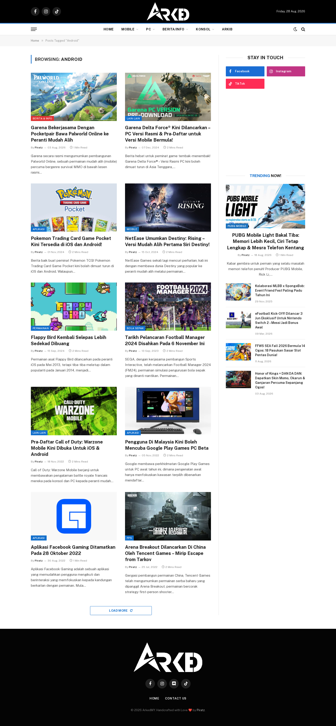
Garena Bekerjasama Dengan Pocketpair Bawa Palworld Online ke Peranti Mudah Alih (70, 134)
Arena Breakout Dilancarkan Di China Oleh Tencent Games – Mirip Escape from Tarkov (165, 553)
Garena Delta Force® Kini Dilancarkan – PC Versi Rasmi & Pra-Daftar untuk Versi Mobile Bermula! (167, 134)
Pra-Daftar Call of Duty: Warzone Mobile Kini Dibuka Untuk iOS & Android (67, 448)
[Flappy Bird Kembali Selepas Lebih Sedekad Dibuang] (74, 306)
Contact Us (176, 698)
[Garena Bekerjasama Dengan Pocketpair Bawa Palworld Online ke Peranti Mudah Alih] (74, 97)
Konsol (203, 29)
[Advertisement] (265, 131)
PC (148, 29)
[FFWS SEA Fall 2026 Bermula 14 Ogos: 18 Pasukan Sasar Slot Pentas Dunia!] (238, 351)
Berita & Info (42, 118)
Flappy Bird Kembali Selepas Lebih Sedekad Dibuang (68, 340)
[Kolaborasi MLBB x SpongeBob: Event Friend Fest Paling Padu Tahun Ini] (238, 292)
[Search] (302, 29)
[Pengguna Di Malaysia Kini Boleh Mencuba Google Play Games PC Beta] (168, 411)
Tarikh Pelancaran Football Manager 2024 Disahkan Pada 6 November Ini (165, 340)
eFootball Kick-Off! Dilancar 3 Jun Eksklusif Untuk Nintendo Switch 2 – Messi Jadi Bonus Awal (278, 320)
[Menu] (34, 29)
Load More (118, 610)
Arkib (227, 29)
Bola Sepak (135, 328)
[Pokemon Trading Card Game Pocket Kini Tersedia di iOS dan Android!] (74, 207)
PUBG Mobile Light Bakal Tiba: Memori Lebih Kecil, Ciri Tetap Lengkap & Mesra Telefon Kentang (265, 241)
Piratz (39, 147)
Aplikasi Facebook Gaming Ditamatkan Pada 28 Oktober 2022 (73, 550)
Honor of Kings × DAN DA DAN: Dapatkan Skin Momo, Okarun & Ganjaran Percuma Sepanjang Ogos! (280, 380)
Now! (265, 175)
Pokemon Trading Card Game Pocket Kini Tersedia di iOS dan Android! (71, 241)
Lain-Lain (133, 118)
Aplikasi (39, 229)
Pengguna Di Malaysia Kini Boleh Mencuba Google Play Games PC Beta (166, 445)
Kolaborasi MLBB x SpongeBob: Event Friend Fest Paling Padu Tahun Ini (280, 290)
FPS (129, 538)
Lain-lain (39, 432)
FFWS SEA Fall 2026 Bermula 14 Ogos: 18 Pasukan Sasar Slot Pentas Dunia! (280, 350)
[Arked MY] (168, 11)
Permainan (41, 328)
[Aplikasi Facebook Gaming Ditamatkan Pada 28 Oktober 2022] (74, 516)
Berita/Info (173, 29)
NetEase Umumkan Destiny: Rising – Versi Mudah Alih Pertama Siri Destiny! (167, 241)
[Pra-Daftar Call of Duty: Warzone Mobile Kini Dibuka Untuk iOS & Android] (74, 411)
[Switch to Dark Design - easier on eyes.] (295, 29)
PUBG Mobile (237, 226)
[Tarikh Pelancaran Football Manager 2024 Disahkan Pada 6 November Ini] (168, 306)
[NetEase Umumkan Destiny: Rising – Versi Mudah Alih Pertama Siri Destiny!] (168, 207)
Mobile (127, 29)
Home (109, 29)
